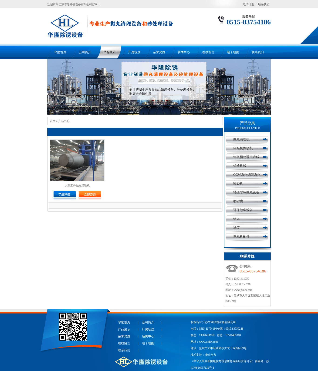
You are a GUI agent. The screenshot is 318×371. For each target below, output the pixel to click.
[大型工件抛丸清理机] (65, 196)
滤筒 (236, 227)
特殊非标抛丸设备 (246, 192)
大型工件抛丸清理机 (77, 185)
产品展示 (110, 52)
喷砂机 (238, 183)
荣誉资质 (159, 52)
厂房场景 (134, 52)
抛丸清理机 (241, 139)
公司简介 (85, 52)
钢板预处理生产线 (246, 157)
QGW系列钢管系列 (246, 174)
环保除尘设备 (243, 210)
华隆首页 (60, 52)
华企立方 (210, 354)
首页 (52, 121)
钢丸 (236, 219)
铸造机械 (239, 166)
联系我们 (263, 4)
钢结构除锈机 (243, 148)
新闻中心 (184, 52)
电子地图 (248, 4)
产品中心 (63, 121)
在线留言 (208, 52)
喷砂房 (238, 201)
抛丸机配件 (241, 236)
